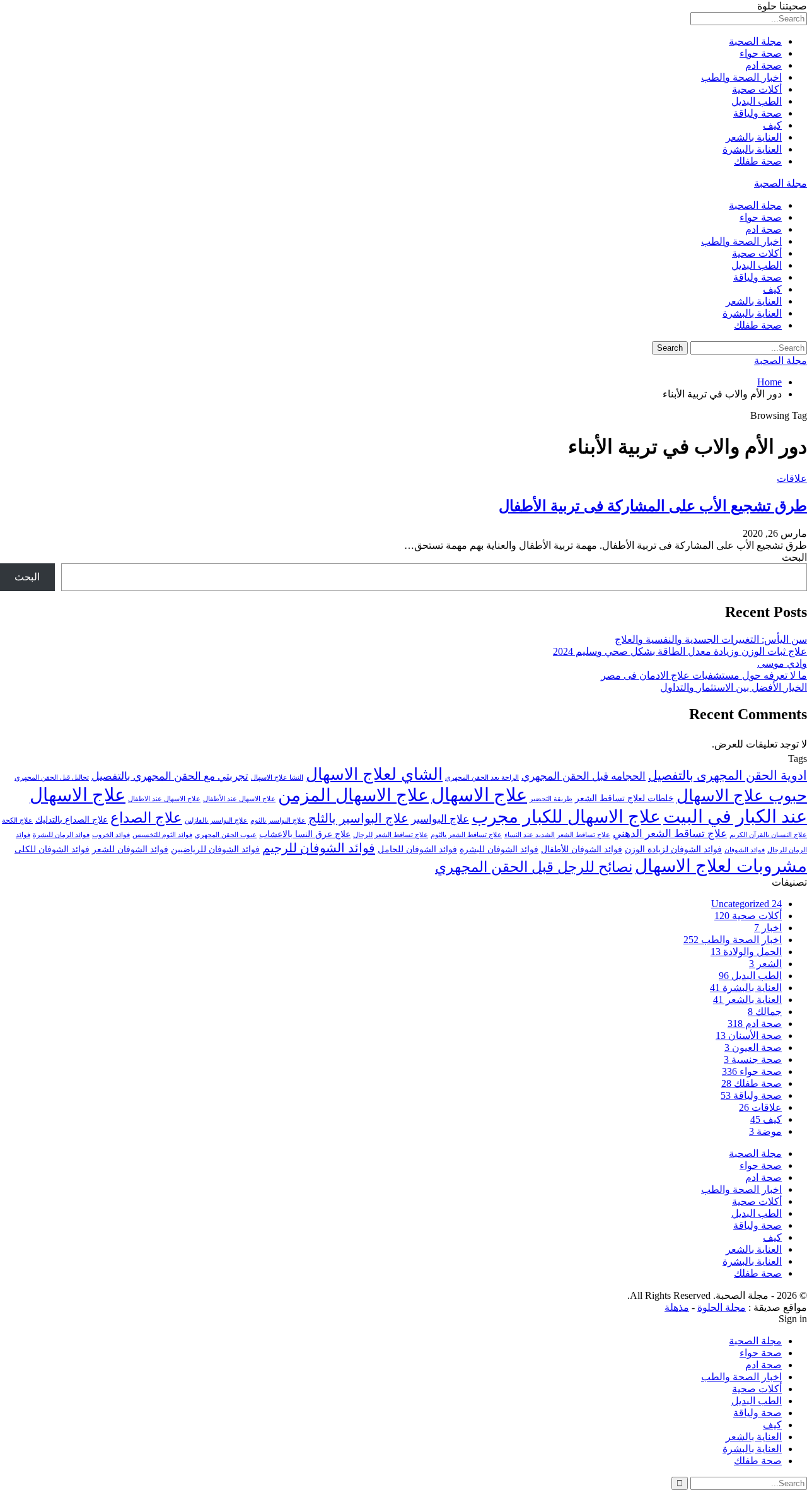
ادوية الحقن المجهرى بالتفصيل (727, 775)
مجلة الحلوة (721, 1307)
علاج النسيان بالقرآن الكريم (768, 834)
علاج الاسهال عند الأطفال (239, 798)
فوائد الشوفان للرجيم (318, 848)
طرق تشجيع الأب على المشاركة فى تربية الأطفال (653, 506)
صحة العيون (753, 1047)
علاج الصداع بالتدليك (71, 819)
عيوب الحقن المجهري (226, 834)
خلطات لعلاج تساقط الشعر (624, 798)
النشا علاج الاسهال (277, 777)
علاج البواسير (440, 819)
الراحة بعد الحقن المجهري (482, 777)
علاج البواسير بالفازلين (216, 820)
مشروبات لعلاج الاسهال (721, 866)
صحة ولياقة (757, 113)
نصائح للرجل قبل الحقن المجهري (533, 867)
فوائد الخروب (111, 834)
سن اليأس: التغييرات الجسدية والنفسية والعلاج (711, 639)
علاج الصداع (146, 818)
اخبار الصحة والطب (741, 77)
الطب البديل (756, 101)
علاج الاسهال (479, 795)
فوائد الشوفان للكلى (52, 849)
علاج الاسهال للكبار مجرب (566, 816)
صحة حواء (761, 53)
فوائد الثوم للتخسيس (162, 834)
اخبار (768, 927)
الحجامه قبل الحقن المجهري (583, 776)
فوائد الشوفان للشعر (130, 849)
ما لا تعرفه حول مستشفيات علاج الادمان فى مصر (704, 675)
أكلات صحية (757, 89)
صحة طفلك (758, 161)
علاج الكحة (17, 820)
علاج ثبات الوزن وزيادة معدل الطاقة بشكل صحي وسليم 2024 (680, 651)
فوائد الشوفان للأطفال (581, 849)
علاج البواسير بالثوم (278, 820)
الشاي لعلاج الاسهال (374, 774)
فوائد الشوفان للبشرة (499, 849)
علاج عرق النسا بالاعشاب (305, 834)
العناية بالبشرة (752, 149)
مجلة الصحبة (755, 41)
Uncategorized (746, 903)
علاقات (792, 478)
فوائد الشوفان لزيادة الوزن (673, 849)
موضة (765, 1131)
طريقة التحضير (551, 798)
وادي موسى (782, 663)
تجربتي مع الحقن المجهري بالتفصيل (169, 776)
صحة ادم (763, 65)
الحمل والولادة (746, 951)
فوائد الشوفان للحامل (417, 849)
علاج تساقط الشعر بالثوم (466, 834)
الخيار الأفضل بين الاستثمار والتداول (733, 687)
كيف (772, 125)
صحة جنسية (753, 1059)
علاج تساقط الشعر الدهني (670, 834)
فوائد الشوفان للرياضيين (215, 849)
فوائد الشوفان (744, 850)
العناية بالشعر (754, 137)
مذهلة (677, 1307)
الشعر (765, 963)
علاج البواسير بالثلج (358, 818)
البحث (794, 557)
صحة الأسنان (749, 1035)
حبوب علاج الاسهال (741, 796)
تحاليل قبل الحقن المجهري (52, 777)
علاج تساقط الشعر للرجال (390, 834)
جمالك (765, 1011)
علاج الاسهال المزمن (353, 795)
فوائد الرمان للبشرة (61, 834)
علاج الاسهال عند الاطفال (164, 798)
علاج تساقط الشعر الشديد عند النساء (557, 834)
